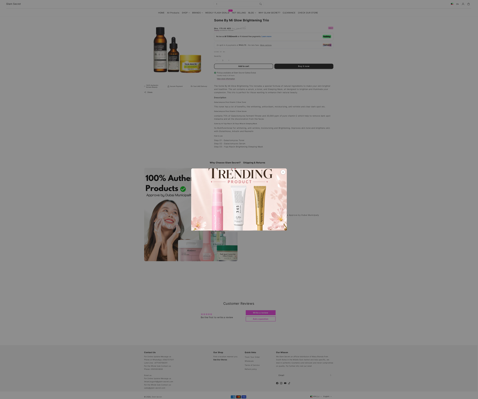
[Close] (283, 172)
